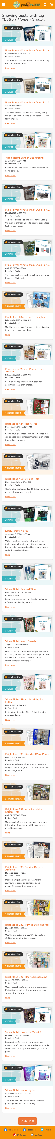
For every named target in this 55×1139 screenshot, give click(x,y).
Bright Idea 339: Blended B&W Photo (27, 754)
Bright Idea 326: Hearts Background (26, 977)
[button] (27, 1121)
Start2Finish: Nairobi (17, 531)
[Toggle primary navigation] (3, 4)
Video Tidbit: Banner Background (24, 157)
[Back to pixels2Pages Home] (26, 4)
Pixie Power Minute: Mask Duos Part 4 (27, 50)
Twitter (48, 1129)
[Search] (45, 4)
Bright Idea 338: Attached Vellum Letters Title (24, 811)
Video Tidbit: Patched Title (20, 589)
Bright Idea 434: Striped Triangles (25, 317)
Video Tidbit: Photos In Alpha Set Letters (24, 701)
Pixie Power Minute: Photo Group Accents (24, 370)
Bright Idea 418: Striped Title (22, 479)
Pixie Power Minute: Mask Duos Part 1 (27, 265)
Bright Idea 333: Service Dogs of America (24, 868)
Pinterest (21, 1135)
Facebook (31, 1129)
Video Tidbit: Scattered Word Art (24, 1032)
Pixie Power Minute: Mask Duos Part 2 (27, 209)
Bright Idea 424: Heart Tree (21, 423)
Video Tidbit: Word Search (20, 641)
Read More (10, 68)
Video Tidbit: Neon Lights (19, 1090)
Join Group (13, 1129)
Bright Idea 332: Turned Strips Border (27, 924)
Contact (38, 1135)
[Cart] (51, 4)
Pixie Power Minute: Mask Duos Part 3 (27, 102)
